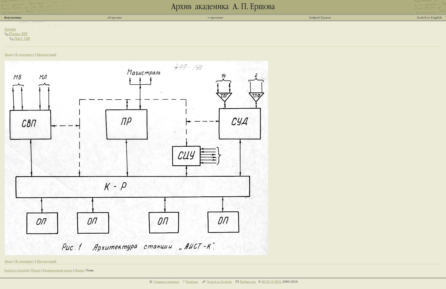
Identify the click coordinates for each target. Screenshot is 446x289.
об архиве (114, 17)
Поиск (35, 270)
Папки (79, 270)
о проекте (215, 17)
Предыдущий (46, 54)
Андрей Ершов (320, 17)
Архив (10, 29)
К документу (24, 54)
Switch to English (429, 17)
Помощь (192, 282)
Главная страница (166, 282)
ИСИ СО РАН (271, 282)
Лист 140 (22, 38)
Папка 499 (18, 34)
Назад (9, 54)
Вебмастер (248, 282)
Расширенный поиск (57, 270)
